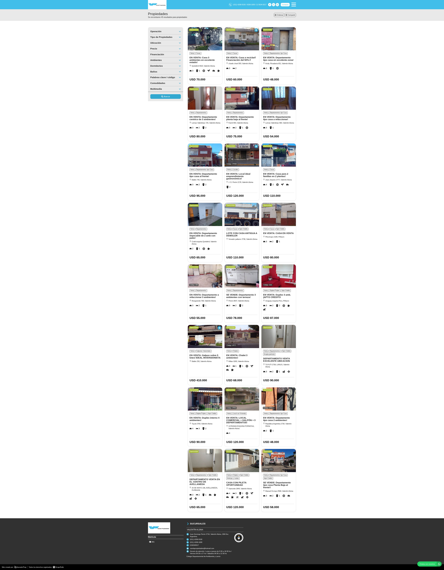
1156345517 (194, 545)
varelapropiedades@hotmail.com (202, 548)
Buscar (167, 96)
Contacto (285, 5)
